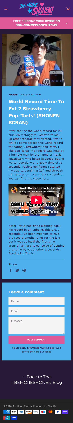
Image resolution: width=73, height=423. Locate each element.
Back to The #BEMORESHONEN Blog (36, 379)
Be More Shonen (22, 406)
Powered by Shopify (44, 406)
